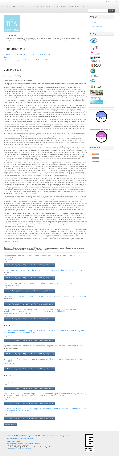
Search (111, 11)
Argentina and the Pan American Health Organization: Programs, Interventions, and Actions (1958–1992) (44, 346)
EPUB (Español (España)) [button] (46, 265)
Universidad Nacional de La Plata (17, 445)
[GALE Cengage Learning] (95, 76)
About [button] (84, 6)
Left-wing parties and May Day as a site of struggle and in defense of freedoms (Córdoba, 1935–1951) (43, 270)
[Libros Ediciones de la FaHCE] (101, 116)
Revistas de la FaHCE (43, 6)
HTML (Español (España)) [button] (12, 265)
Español (7, 381)
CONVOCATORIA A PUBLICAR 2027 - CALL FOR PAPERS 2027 (27, 55)
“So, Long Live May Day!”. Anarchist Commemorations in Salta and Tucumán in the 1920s (38, 283)
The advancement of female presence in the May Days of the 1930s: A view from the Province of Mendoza (45, 296)
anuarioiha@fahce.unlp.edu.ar (21, 449)
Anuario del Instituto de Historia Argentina (17, 6)
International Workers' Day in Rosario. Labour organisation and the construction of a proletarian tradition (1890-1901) (45, 256)
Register (108, 2)
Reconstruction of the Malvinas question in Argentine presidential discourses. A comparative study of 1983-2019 (43, 360)
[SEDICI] (95, 98)
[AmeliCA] (95, 53)
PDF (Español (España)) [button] (29, 265)
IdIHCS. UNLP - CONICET (14, 441)
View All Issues (9, 424)
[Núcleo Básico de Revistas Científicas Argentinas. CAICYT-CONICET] (93, 40)
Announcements (74, 6)
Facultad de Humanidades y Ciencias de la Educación (23, 443)
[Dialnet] (95, 61)
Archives (63, 6)
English (94, 23)
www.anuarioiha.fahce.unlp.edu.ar (57, 436)
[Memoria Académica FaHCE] (96, 102)
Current (55, 6)
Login (116, 2)
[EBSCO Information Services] (92, 71)
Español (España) (97, 27)
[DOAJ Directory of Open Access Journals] (95, 65)
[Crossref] (95, 86)
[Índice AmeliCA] (95, 57)
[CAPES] (92, 81)
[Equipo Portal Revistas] (101, 136)
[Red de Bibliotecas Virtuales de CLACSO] (96, 92)
